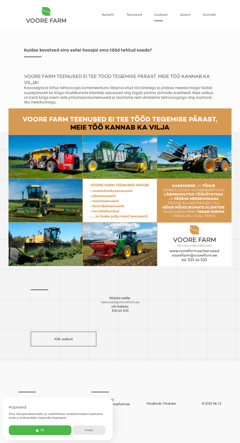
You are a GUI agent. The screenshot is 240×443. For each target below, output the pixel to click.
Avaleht (108, 14)
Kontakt (209, 14)
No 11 (217, 403)
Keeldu (89, 430)
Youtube (170, 403)
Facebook (154, 403)
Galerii (185, 14)
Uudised (160, 14)
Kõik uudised (63, 339)
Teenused (134, 14)
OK (42, 430)
